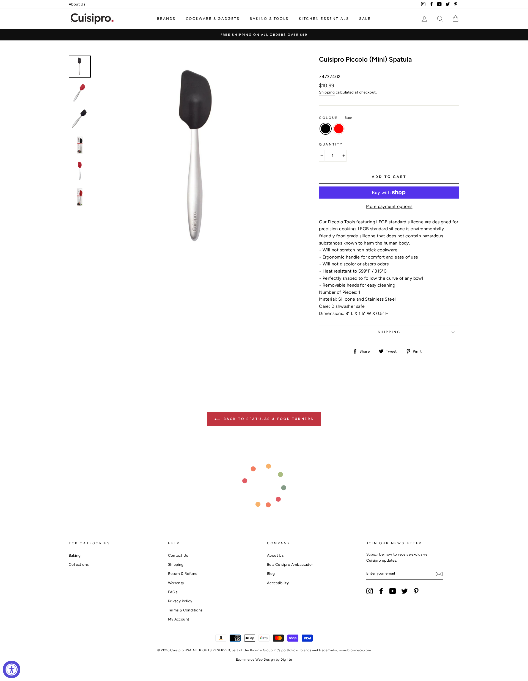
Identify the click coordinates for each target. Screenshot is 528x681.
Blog (271, 573)
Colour (335, 118)
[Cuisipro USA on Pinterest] (416, 591)
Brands (166, 19)
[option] (264, 35)
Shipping (327, 92)
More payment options (389, 206)
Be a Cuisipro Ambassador (290, 564)
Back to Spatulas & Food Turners (268, 419)
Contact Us (178, 555)
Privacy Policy (180, 601)
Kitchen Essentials (324, 19)
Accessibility (278, 583)
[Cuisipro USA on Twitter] (404, 591)
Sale (365, 19)
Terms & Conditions (185, 610)
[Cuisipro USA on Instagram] (369, 591)
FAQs (173, 592)
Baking (75, 555)
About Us (77, 4)
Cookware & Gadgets (213, 19)
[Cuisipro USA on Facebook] (381, 591)
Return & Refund (183, 573)
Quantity (331, 144)
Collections (79, 564)
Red (338, 128)
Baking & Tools (269, 19)
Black (325, 128)
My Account (178, 619)
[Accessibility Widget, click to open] (11, 669)
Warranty (176, 583)
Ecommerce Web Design (255, 659)
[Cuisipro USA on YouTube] (392, 591)
